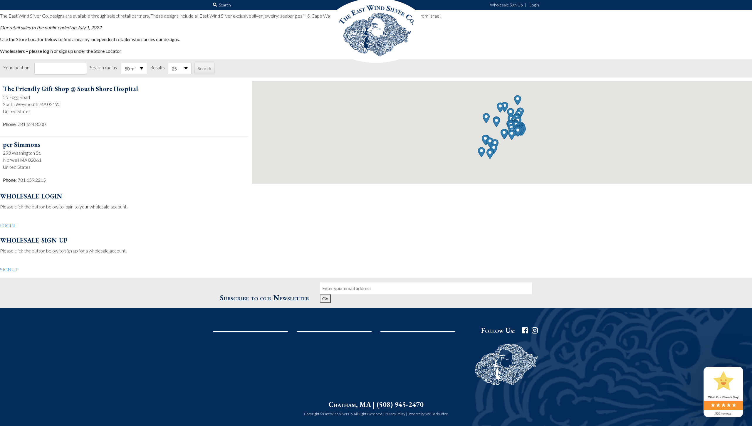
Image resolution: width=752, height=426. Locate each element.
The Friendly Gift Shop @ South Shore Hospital (70, 89)
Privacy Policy (395, 414)
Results (157, 67)
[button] (517, 132)
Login (534, 4)
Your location (16, 67)
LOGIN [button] (7, 225)
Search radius (103, 67)
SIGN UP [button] (9, 269)
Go (325, 298)
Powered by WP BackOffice (427, 414)
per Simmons (21, 144)
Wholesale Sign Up (506, 4)
